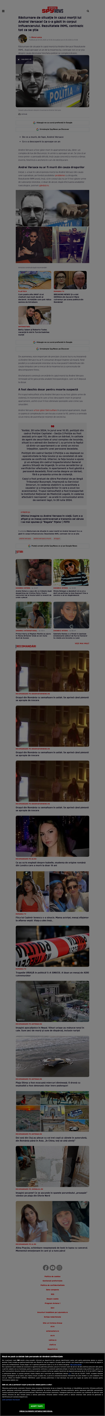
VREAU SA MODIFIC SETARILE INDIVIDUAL (36, 1411)
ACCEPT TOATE (37, 1406)
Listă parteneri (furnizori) (11, 1400)
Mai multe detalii (76, 1365)
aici (70, 1373)
